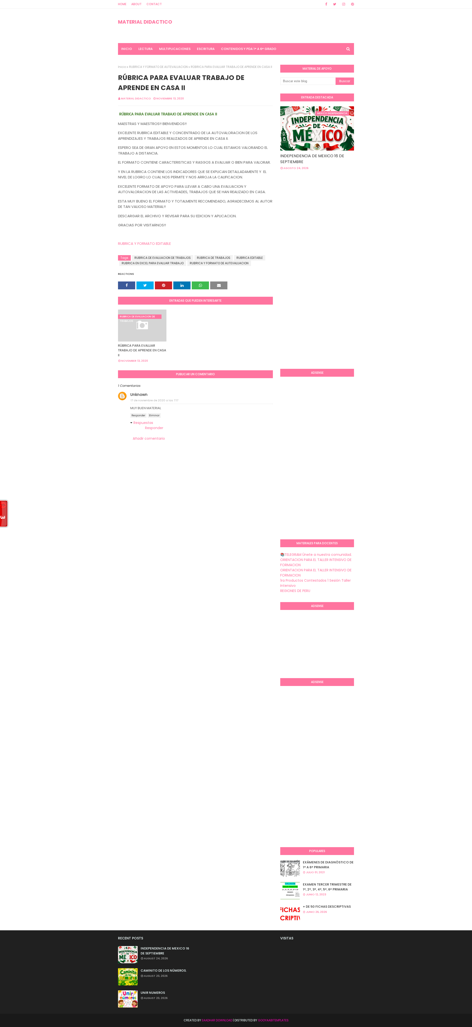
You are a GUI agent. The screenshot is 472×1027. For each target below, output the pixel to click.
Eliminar (154, 415)
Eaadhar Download (217, 1020)
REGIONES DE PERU (295, 590)
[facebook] (326, 4)
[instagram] (343, 4)
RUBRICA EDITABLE (249, 258)
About (136, 4)
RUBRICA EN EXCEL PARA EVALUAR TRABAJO (153, 263)
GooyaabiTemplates (273, 1020)
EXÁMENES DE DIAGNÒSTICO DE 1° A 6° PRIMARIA (328, 865)
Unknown (139, 394)
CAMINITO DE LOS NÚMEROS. (164, 970)
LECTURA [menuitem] (145, 49)
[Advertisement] (300, 285)
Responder (138, 415)
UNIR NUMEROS (153, 992)
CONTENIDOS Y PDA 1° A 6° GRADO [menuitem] (248, 49)
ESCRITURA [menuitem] (206, 49)
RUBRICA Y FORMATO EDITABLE (144, 243)
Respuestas (143, 422)
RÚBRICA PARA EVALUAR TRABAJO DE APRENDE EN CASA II (142, 350)
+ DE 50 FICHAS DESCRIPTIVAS (327, 906)
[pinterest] (351, 4)
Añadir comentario (149, 438)
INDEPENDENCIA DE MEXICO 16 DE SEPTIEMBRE (312, 159)
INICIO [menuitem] (126, 49)
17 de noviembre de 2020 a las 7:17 (154, 400)
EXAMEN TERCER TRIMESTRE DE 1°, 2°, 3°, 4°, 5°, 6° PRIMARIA (327, 887)
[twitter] (334, 4)
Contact (154, 4)
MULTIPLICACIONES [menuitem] (175, 49)
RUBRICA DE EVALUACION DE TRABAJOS (162, 258)
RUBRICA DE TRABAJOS (213, 258)
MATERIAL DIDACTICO (145, 21)
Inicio (122, 67)
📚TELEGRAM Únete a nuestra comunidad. (316, 554)
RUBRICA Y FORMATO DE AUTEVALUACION (158, 67)
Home (122, 4)
